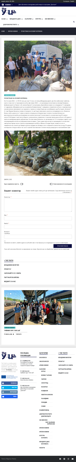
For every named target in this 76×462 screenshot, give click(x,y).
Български (66, 1)
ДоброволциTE (46, 416)
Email (15, 396)
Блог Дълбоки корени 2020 (50, 423)
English (72, 1)
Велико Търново (46, 375)
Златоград (44, 383)
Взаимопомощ (44, 410)
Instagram (13, 392)
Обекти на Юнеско (47, 394)
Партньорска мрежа (11, 277)
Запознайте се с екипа (12, 273)
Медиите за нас (10, 281)
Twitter (14, 387)
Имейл (6, 223)
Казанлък (44, 387)
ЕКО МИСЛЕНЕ (49, 19)
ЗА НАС (3, 19)
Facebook (14, 383)
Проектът (7, 269)
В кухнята (44, 438)
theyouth (18, 334)
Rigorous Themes (11, 459)
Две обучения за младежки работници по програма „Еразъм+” (27, 388)
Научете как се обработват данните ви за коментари (53, 249)
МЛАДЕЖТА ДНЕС (15, 19)
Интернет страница (7, 232)
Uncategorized (44, 361)
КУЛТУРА (38, 19)
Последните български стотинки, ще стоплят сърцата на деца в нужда (27, 363)
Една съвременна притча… (12, 184)
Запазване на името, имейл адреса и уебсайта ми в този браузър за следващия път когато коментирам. (36, 242)
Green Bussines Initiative (12, 330)
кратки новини (44, 431)
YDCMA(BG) (9, 370)
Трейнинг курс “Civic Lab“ (27, 372)
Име (6, 215)
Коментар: (7, 197)
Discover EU (43, 357)
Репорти (42, 448)
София (43, 406)
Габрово (43, 379)
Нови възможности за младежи (62, 184)
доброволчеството (10, 24)
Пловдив (44, 402)
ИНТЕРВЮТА (44, 444)
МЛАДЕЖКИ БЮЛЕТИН (11, 265)
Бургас (43, 371)
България (28, 19)
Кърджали (44, 390)
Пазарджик (44, 398)
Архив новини (43, 365)
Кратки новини (9, 95)
